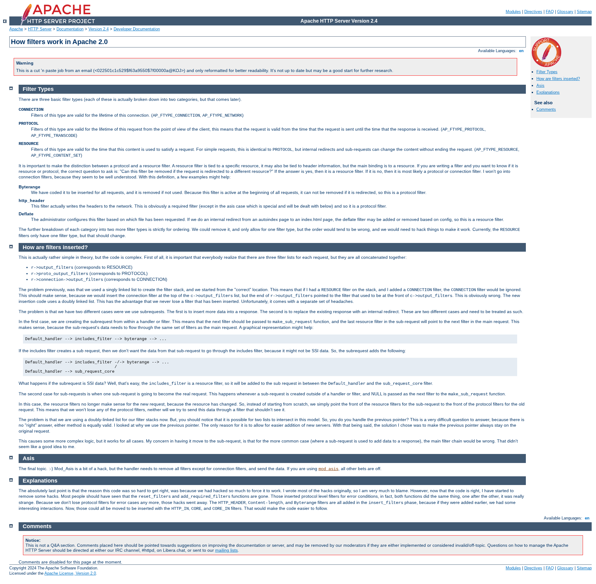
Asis (540, 85)
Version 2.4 (98, 29)
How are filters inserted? (558, 78)
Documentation (70, 29)
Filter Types (547, 72)
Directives (533, 11)
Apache (16, 29)
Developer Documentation (137, 29)
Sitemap (584, 11)
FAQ (550, 11)
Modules (513, 11)
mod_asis (328, 468)
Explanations (548, 92)
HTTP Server (40, 29)
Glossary (565, 11)
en (521, 50)
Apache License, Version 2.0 (70, 573)
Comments (546, 109)
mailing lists (226, 550)
